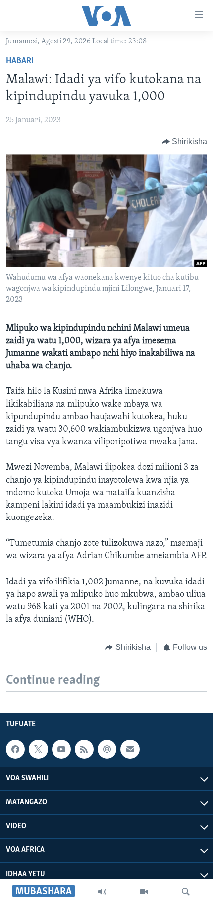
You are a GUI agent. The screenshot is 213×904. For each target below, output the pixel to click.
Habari (20, 61)
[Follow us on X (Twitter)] (38, 749)
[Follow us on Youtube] (61, 749)
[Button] (185, 141)
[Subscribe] (129, 749)
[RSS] (84, 749)
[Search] (186, 891)
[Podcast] (107, 749)
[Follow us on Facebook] (15, 749)
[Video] (144, 891)
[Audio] (102, 891)
